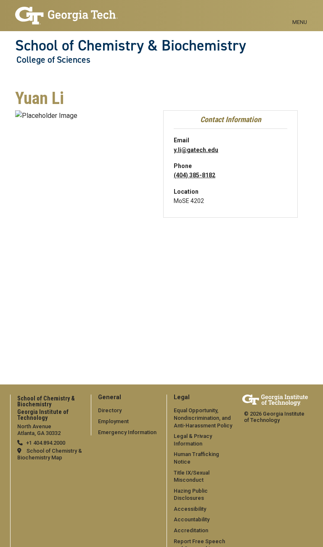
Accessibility (190, 509)
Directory (110, 410)
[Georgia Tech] (275, 400)
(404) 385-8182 (194, 175)
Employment (113, 421)
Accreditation (191, 530)
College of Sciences (53, 60)
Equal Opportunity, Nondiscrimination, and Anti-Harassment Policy (203, 417)
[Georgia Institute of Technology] (66, 12)
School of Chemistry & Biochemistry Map (49, 454)
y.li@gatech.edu (196, 150)
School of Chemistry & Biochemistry (130, 45)
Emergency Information (127, 432)
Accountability (191, 519)
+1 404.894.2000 (45, 443)
